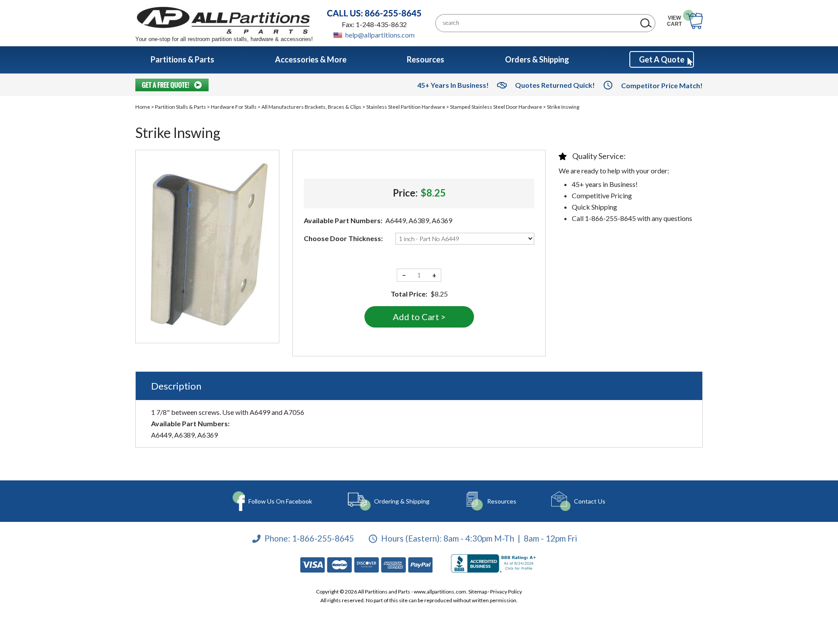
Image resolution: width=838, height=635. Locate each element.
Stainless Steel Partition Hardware (405, 107)
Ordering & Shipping (401, 501)
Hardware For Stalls (234, 107)
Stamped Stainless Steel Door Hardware (496, 107)
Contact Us (589, 501)
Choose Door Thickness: (343, 238)
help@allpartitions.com (380, 35)
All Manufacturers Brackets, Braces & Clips (311, 107)
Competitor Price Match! (662, 85)
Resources (501, 501)
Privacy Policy (506, 591)
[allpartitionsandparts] (224, 20)
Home (142, 107)
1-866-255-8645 (323, 538)
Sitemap (477, 591)
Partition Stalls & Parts (180, 107)
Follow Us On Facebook (280, 501)
